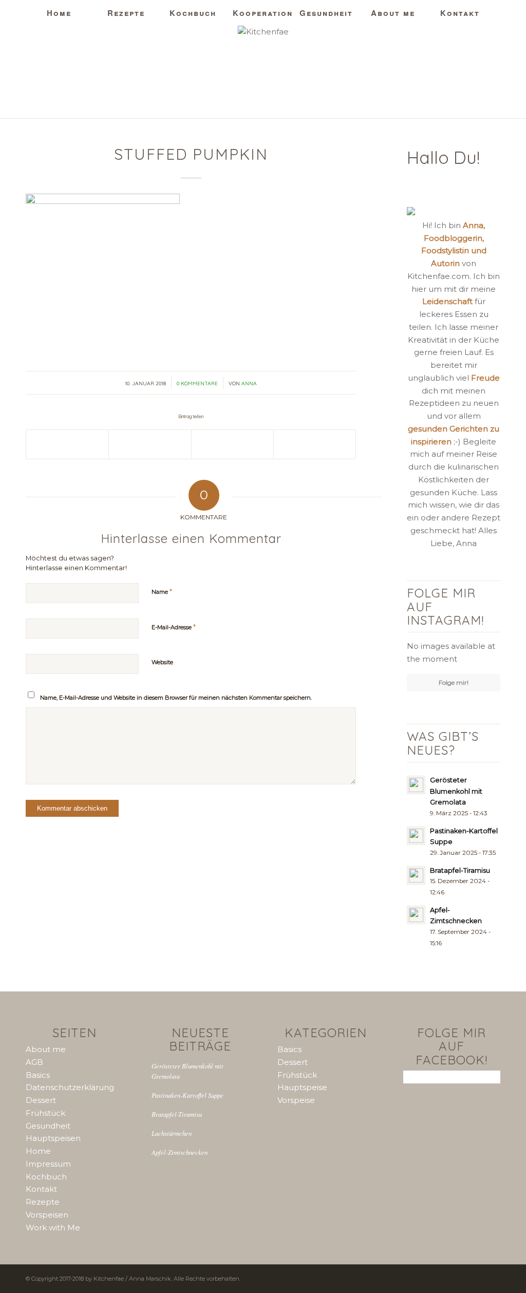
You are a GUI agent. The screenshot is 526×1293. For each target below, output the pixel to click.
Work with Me (53, 1227)
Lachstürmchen (172, 1133)
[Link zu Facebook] (492, 72)
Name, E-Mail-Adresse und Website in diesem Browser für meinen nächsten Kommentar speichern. (176, 697)
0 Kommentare (197, 383)
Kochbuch (46, 1177)
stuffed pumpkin (191, 154)
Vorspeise (296, 1100)
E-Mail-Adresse (174, 627)
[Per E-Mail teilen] (314, 444)
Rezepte (43, 1202)
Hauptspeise (302, 1087)
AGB (34, 1062)
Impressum (48, 1164)
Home (38, 1151)
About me (46, 1049)
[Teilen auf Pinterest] (232, 444)
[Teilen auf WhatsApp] (150, 444)
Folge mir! (453, 682)
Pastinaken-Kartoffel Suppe (187, 1095)
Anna (249, 383)
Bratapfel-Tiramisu (177, 1114)
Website (162, 662)
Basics (38, 1075)
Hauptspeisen (53, 1138)
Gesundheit (48, 1126)
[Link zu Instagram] (461, 72)
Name (162, 591)
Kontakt (41, 1189)
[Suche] (467, 38)
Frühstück (45, 1113)
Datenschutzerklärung (70, 1087)
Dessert (41, 1100)
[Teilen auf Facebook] (67, 444)
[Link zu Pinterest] (477, 72)
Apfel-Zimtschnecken (180, 1152)
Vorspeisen (47, 1215)
